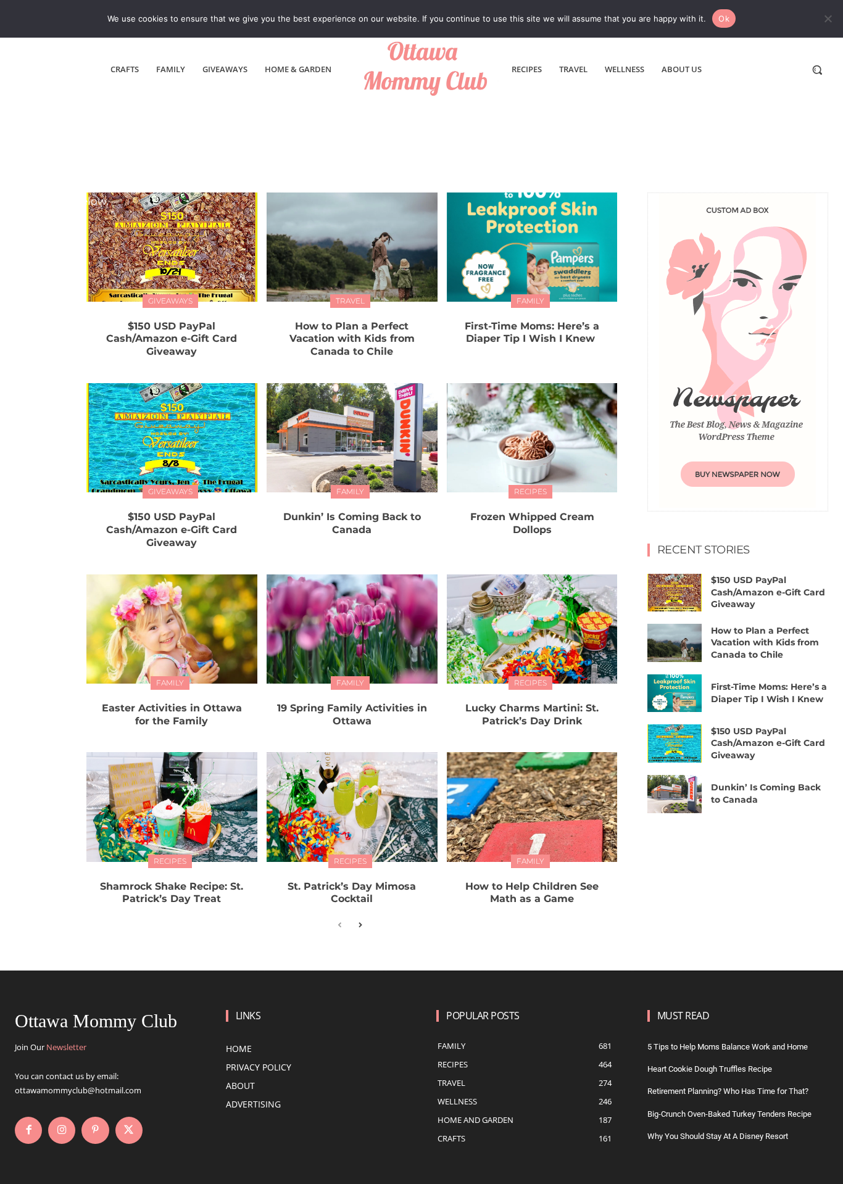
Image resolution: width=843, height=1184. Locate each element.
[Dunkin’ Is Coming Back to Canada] (352, 437)
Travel (350, 300)
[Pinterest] (95, 1130)
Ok (723, 18)
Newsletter (66, 1047)
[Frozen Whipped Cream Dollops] (532, 437)
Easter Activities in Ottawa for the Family (172, 714)
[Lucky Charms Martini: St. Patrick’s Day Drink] (532, 629)
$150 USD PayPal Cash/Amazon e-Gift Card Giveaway (171, 339)
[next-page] (359, 926)
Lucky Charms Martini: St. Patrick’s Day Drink (532, 714)
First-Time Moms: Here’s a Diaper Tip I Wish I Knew (532, 332)
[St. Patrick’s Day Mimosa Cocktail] (352, 806)
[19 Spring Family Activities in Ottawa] (352, 629)
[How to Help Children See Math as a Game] (532, 806)
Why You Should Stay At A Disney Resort (717, 1136)
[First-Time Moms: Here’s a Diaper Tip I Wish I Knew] (532, 247)
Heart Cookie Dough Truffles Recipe (709, 1069)
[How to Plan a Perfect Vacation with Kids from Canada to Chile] (352, 247)
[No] (827, 18)
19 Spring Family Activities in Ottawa (352, 714)
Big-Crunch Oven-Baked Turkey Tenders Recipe (729, 1114)
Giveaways (170, 300)
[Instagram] (61, 1130)
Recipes (530, 491)
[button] (817, 70)
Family (530, 300)
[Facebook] (28, 1130)
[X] (129, 1130)
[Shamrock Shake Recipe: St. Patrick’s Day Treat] (171, 806)
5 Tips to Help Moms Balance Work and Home (727, 1046)
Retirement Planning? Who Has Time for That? (727, 1091)
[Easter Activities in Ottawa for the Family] (171, 629)
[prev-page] (339, 926)
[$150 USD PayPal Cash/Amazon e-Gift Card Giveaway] (171, 247)
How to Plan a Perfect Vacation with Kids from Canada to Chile (352, 339)
